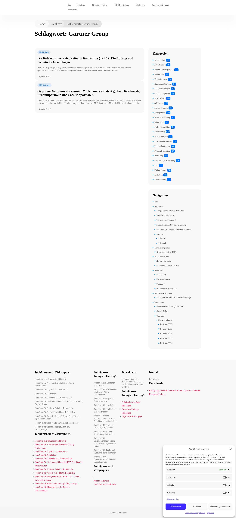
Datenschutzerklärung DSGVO (195, 513)
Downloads (161, 274)
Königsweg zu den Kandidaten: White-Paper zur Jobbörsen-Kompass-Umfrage (133, 383)
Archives (57, 23)
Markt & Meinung (162, 117)
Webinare (160, 284)
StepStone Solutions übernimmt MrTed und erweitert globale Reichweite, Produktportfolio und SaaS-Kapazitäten (88, 93)
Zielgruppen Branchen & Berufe (170, 211)
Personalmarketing (162, 146)
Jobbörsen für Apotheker (45, 393)
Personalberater (161, 136)
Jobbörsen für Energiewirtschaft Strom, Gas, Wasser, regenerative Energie (57, 417)
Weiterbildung (160, 170)
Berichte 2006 (166, 334)
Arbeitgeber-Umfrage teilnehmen (131, 404)
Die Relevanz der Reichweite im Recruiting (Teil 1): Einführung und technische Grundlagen (85, 60)
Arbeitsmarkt (160, 65)
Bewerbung (159, 74)
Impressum (210, 513)
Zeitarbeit (158, 175)
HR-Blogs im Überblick (166, 289)
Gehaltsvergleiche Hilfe (166, 252)
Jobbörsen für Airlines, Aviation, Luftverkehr (54, 408)
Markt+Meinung (165, 320)
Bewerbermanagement (164, 69)
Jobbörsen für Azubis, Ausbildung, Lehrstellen (55, 412)
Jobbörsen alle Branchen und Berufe (50, 379)
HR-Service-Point (163, 261)
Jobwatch (162, 243)
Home (41, 23)
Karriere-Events (163, 279)
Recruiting (158, 156)
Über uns (160, 316)
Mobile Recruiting (162, 127)
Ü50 (156, 165)
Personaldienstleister (163, 141)
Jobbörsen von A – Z (165, 215)
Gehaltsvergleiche (100, 5)
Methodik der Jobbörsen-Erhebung (171, 225)
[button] (230, 449)
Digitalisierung (160, 79)
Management (160, 113)
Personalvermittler (162, 151)
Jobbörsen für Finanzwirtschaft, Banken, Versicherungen (52, 428)
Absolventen (159, 60)
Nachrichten (44, 52)
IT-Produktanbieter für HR (167, 265)
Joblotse (159, 234)
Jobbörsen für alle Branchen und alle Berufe (105, 482)
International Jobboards (166, 220)
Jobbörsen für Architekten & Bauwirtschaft (53, 397)
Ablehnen (197, 507)
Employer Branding (162, 84)
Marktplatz (140, 5)
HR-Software (44, 85)
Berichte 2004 (166, 343)
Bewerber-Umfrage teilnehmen (130, 411)
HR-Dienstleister (121, 5)
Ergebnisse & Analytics (132, 416)
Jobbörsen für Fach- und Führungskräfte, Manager (56, 423)
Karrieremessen (161, 108)
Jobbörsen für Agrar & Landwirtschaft (51, 389)
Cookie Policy (162, 311)
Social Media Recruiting (164, 160)
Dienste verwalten (173, 499)
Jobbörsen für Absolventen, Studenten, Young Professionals (54, 384)
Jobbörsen (81, 5)
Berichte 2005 (166, 338)
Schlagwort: (82, 23)
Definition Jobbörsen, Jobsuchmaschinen (173, 229)
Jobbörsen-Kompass (160, 5)
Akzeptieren (175, 507)
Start (69, 5)
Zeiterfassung (160, 179)
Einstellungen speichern (220, 507)
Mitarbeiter (159, 122)
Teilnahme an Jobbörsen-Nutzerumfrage (173, 297)
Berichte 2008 (166, 324)
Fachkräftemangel (162, 89)
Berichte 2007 (166, 329)
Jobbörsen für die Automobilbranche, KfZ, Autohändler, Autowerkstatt (59, 402)
